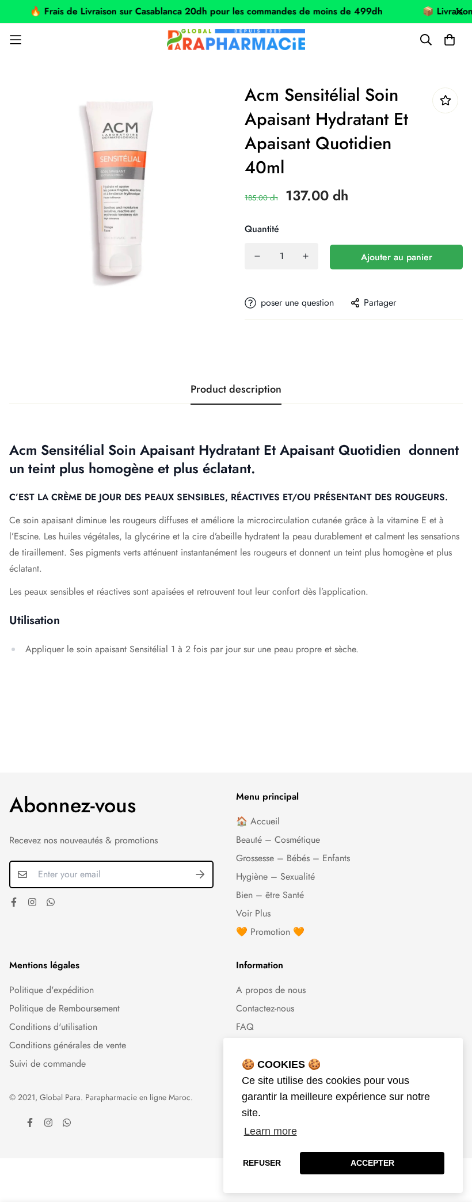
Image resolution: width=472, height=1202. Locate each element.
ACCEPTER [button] (372, 1162)
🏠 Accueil (258, 821)
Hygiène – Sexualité (275, 876)
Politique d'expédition (51, 989)
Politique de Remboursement (64, 1008)
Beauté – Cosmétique (278, 839)
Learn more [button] (270, 1131)
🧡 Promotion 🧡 (270, 931)
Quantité (262, 228)
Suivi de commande (47, 1063)
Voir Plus (253, 913)
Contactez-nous (265, 1008)
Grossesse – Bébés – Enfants (293, 858)
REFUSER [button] (262, 1162)
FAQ (245, 1026)
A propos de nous (271, 989)
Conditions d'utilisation (53, 1026)
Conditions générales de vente (67, 1045)
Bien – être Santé (270, 895)
